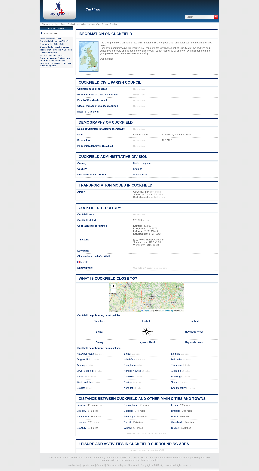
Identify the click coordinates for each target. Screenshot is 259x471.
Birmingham (130, 405)
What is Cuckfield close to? (108, 278)
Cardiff (127, 422)
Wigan (127, 428)
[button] (113, 286)
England (137, 169)
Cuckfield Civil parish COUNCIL (110, 82)
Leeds (174, 405)
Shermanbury (178, 388)
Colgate (81, 388)
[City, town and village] (59, 15)
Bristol (174, 416)
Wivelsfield (129, 359)
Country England (68, 24)
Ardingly (81, 365)
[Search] (216, 17)
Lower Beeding (85, 371)
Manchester (83, 416)
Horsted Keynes (132, 371)
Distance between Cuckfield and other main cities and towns (142, 399)
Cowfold (128, 376)
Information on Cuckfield (105, 34)
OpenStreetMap (167, 310)
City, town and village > (51, 24)
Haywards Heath (194, 331)
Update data (106, 59)
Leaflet (146, 310)
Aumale (84, 262)
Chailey (128, 382)
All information (50, 33)
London (81, 405)
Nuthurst (128, 388)
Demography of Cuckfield (106, 122)
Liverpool (81, 422)
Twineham (176, 365)
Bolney (99, 331)
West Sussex (140, 174)
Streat (174, 382)
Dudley (175, 428)
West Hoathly (84, 382)
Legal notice (73, 465)
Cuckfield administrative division (113, 157)
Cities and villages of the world (122, 465)
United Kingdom (141, 163)
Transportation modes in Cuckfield (115, 185)
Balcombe (176, 359)
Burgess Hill (83, 359)
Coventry (81, 428)
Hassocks (82, 376)
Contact (100, 465)
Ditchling (176, 376)
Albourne (176, 371)
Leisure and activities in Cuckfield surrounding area (134, 444)
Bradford (175, 411)
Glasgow (81, 411)
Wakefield (176, 422)
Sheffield (128, 411)
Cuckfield (93, 9)
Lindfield (146, 321)
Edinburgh (129, 416)
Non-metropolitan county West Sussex (92, 24)
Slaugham (99, 321)
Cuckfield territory (100, 208)
